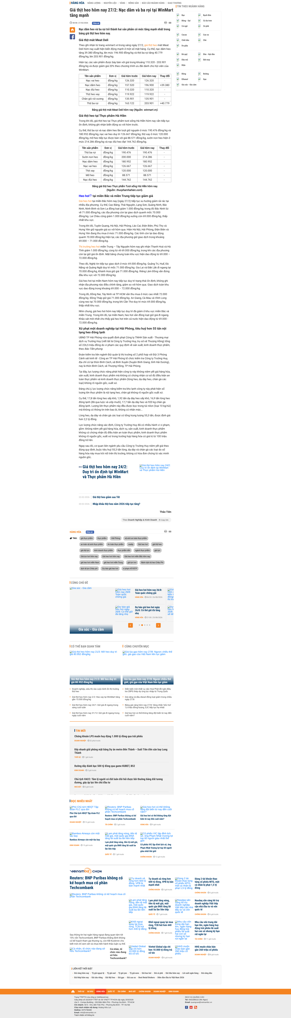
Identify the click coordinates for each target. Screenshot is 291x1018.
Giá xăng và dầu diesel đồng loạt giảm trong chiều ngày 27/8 (148, 698)
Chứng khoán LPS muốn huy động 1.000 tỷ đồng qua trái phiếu (108, 736)
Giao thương (174, 3)
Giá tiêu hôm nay (173, 973)
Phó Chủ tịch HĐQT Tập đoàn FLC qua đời (85, 815)
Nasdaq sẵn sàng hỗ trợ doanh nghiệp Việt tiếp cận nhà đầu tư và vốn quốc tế (207, 905)
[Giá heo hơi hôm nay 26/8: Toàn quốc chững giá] (124, 595)
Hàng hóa (77, 3)
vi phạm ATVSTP (130, 568)
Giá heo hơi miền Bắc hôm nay (137, 556)
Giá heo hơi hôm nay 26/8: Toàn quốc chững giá (148, 592)
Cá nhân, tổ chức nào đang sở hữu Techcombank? (118, 954)
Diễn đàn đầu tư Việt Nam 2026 (170, 978)
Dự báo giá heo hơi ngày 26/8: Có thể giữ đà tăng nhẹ (147, 610)
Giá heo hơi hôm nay (111, 556)
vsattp (130, 544)
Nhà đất (77, 787)
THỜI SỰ (81, 991)
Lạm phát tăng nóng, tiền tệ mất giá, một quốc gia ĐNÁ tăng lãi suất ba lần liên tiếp (121, 845)
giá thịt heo (150, 45)
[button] (130, 625)
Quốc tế (108, 854)
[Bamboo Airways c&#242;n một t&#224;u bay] (86, 834)
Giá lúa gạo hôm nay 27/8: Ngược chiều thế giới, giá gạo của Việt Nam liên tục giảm (147, 681)
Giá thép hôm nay (81, 978)
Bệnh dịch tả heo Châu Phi (152, 562)
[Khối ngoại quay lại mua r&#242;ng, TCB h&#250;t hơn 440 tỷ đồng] (138, 927)
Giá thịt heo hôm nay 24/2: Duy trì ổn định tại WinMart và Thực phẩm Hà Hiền (105, 471)
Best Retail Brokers (147, 978)
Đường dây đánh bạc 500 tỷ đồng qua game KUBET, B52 (104, 766)
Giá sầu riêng (97, 978)
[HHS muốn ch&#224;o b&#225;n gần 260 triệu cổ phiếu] (184, 951)
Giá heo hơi (85, 201)
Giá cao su (131, 978)
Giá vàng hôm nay (81, 973)
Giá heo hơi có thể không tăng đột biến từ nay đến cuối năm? (148, 714)
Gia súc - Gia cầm (91, 629)
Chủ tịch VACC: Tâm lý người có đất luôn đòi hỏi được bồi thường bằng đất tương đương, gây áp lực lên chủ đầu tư (118, 781)
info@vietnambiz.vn (88, 1012)
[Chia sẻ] (72, 36)
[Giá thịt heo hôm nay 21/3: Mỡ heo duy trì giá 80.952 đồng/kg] (95, 668)
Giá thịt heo (110, 978)
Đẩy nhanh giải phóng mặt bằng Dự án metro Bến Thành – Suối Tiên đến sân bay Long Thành (120, 751)
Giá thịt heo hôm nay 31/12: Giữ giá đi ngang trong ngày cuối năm (95, 714)
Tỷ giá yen (122, 973)
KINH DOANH (174, 991)
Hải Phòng (115, 538)
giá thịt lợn (85, 550)
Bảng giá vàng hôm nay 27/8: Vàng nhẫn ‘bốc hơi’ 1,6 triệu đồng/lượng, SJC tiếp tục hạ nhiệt (148, 706)
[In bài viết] (166, 22)
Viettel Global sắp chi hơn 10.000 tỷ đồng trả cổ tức (160, 949)
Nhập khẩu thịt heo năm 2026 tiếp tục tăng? (116, 504)
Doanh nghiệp (80, 741)
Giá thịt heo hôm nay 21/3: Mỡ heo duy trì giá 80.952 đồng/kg (93, 681)
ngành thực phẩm (142, 550)
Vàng (122, 3)
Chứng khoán (146, 857)
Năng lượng (93, 3)
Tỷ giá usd (111, 973)
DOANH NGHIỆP (160, 991)
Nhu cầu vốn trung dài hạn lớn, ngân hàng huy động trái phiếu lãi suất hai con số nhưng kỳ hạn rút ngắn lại (207, 928)
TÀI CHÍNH (122, 991)
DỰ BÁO (90, 991)
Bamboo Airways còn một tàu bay (85, 839)
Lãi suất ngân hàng (190, 973)
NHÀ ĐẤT (132, 991)
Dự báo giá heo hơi (110, 568)
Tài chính (109, 824)
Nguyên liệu (110, 3)
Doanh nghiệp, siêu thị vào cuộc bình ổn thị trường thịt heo (95, 690)
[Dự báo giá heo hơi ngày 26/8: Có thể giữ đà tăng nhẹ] (124, 612)
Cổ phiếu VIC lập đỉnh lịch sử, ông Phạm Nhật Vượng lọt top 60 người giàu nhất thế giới (156, 848)
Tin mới (81, 731)
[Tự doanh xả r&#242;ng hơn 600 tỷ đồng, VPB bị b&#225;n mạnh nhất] (138, 883)
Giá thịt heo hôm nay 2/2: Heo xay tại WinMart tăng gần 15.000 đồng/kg (96, 698)
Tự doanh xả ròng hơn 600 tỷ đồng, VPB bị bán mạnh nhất (161, 881)
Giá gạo (121, 978)
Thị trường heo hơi (89, 246)
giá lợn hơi (131, 562)
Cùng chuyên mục (137, 646)
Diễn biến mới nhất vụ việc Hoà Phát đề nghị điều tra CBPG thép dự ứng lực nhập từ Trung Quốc (148, 690)
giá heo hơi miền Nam (90, 562)
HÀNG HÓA (100, 991)
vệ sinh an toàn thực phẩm (136, 538)
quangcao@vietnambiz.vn (201, 1002)
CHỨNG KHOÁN (145, 991)
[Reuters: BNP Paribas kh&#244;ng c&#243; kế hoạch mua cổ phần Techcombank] (121, 809)
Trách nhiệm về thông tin (84, 1015)
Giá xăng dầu (206, 973)
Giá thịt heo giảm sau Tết (106, 497)
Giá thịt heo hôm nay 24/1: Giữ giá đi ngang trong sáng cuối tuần (95, 706)
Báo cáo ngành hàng (153, 3)
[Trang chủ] (72, 30)
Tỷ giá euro (134, 973)
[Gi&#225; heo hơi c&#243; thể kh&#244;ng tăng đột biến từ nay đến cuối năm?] (157, 809)
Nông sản (133, 3)
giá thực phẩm (87, 538)
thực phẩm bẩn (124, 550)
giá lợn (157, 550)
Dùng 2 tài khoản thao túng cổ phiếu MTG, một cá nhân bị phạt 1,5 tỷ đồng (207, 883)
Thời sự (77, 757)
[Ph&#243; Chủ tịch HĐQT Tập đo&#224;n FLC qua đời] (86, 808)
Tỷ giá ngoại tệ (98, 973)
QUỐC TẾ (111, 991)
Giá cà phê (158, 973)
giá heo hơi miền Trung (113, 562)
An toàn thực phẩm (116, 544)
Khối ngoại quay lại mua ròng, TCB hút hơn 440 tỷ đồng (161, 925)
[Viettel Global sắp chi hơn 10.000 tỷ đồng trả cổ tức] (138, 951)
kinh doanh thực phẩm (103, 550)
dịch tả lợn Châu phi (89, 568)
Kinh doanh (79, 770)
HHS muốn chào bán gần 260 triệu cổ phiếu (206, 948)
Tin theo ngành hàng (190, 6)
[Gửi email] (170, 23)
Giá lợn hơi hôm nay (89, 556)
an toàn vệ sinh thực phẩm (92, 544)
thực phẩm (101, 538)
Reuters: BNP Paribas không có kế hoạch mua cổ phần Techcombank (120, 817)
